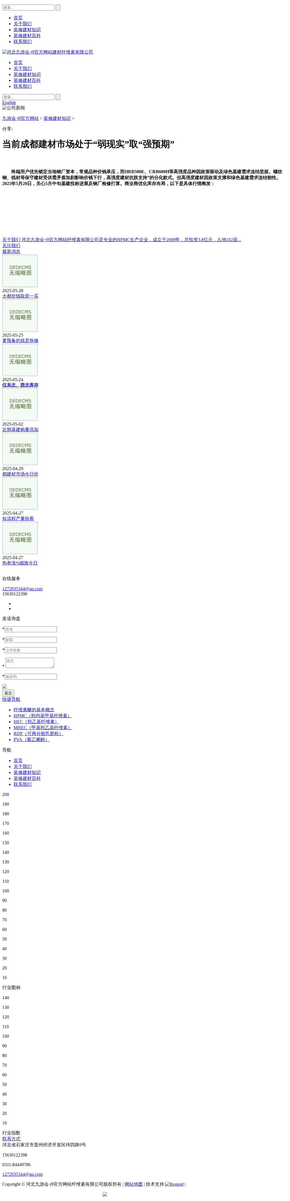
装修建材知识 (27, 74)
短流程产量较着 (18, 518)
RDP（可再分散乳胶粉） (38, 733)
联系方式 (11, 1138)
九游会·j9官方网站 (20, 118)
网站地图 (134, 1184)
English (9, 102)
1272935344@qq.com (22, 588)
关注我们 (11, 245)
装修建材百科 (27, 80)
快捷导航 (11, 699)
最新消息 (11, 251)
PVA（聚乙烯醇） (32, 739)
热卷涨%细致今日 (20, 563)
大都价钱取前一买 (20, 296)
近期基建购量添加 (20, 429)
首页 (18, 62)
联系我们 (23, 86)
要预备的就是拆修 (20, 340)
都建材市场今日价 (20, 474)
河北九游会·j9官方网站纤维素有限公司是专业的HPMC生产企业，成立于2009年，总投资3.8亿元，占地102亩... (131, 239)
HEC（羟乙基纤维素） (36, 721)
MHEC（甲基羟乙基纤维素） (43, 727)
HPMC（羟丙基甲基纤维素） (43, 715)
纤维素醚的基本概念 (34, 709)
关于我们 (23, 68)
